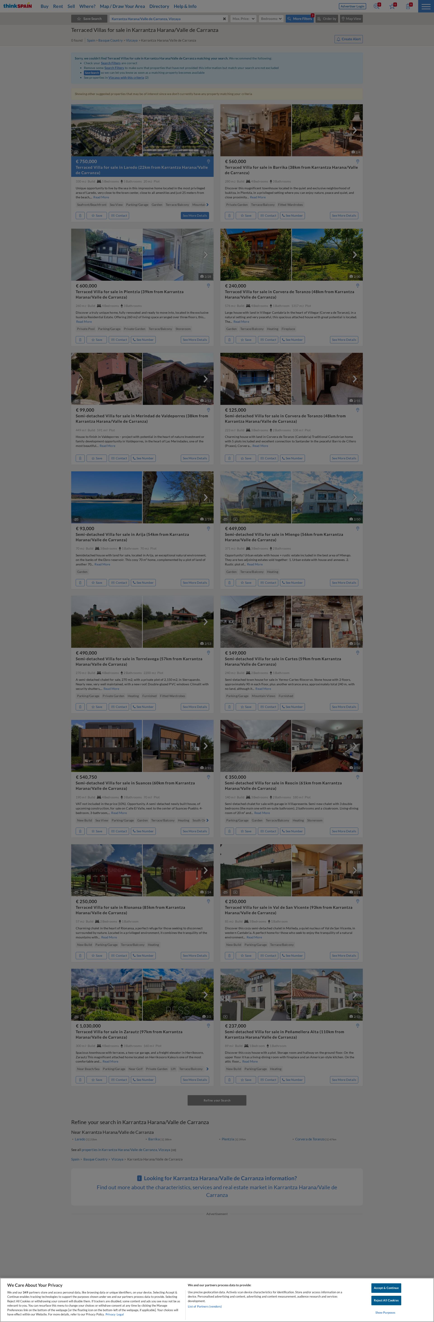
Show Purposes (385, 1312)
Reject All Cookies (386, 1300)
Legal (120, 1314)
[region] (217, 1300)
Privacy (111, 1314)
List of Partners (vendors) (205, 1306)
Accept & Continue (386, 1288)
